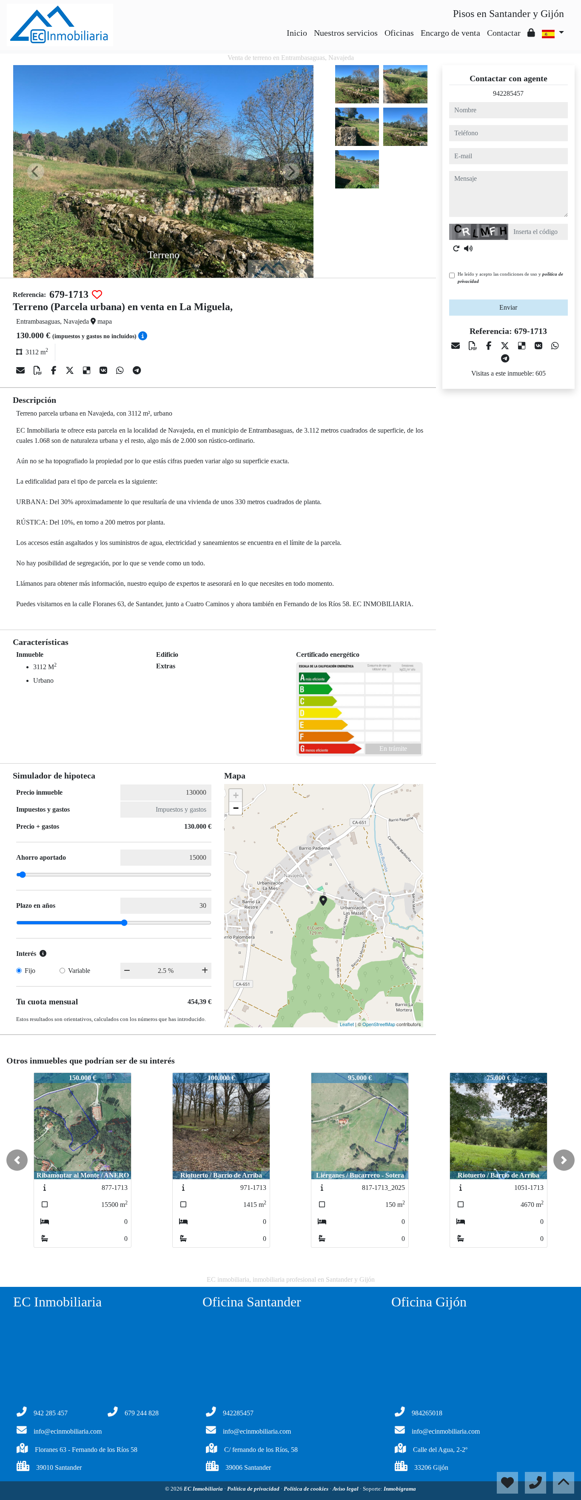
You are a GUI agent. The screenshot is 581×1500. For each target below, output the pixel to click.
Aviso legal (346, 1489)
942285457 (508, 93)
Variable (79, 970)
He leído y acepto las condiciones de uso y (510, 277)
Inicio (297, 32)
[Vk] (104, 370)
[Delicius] (88, 370)
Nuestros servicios (346, 32)
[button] (17, 1160)
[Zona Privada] (531, 33)
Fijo (30, 970)
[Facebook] (55, 370)
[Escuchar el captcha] (468, 248)
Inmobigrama (400, 1489)
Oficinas (399, 32)
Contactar (504, 32)
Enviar (508, 307)
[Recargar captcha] (456, 248)
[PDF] (39, 370)
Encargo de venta (450, 32)
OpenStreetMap (378, 1024)
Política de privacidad (254, 1489)
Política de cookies (307, 1489)
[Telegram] (137, 370)
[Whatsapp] (121, 370)
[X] (71, 370)
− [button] (236, 808)
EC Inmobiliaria (204, 1489)
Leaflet (347, 1024)
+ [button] (236, 795)
